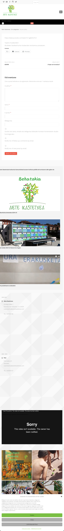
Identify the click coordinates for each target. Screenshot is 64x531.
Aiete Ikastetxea (8, 301)
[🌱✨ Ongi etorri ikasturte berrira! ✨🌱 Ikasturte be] (17, 465)
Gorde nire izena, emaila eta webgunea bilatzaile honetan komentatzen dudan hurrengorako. (31, 132)
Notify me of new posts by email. (16, 148)
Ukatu (32, 520)
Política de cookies (26, 528)
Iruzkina (8, 86)
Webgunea (8, 121)
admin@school (8, 23)
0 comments (25, 23)
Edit (32, 23)
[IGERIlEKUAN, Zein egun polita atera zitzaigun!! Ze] (47, 465)
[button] (61, 496)
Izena (7, 105)
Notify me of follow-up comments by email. (19, 141)
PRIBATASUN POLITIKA (36, 528)
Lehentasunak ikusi (32, 524)
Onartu (32, 515)
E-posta (8, 113)
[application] (32, 427)
